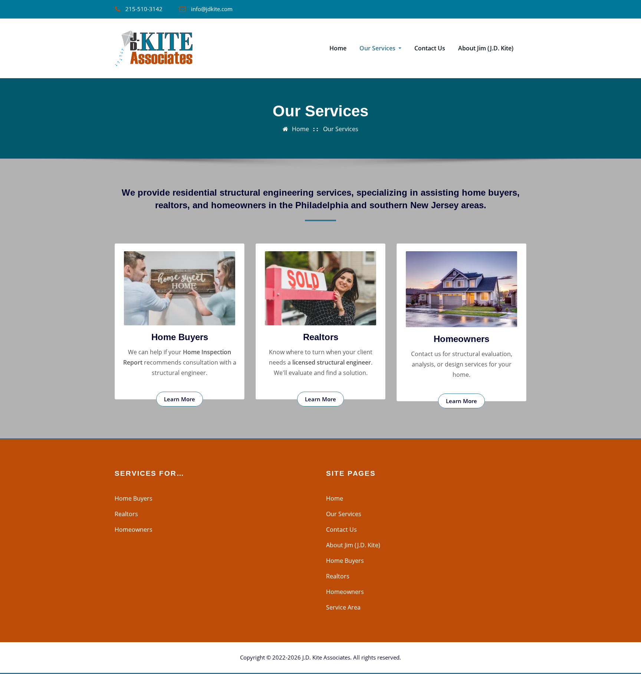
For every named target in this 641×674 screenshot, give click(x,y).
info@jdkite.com (212, 9)
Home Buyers (179, 337)
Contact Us (429, 48)
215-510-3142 (143, 9)
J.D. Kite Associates (326, 657)
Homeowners (461, 339)
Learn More (179, 399)
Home (337, 48)
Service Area (343, 607)
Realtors (320, 337)
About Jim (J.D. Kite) (485, 48)
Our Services (378, 48)
